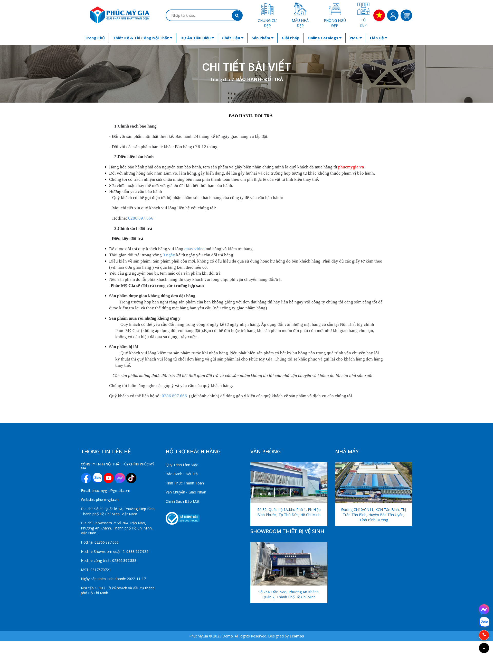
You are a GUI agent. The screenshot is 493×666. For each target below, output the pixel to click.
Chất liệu (231, 37)
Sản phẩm (261, 37)
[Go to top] (484, 648)
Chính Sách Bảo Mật (183, 501)
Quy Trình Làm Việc (182, 464)
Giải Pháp (290, 37)
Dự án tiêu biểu (196, 37)
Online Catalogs (323, 37)
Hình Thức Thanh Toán (185, 483)
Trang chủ (95, 37)
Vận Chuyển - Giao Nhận (186, 492)
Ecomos (297, 636)
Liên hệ (377, 37)
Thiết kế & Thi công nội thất (141, 37)
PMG (354, 37)
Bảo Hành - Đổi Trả (182, 473)
